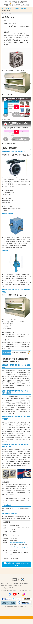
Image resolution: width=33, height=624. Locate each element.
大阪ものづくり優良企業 (14, 8)
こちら (30, 606)
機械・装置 (23, 8)
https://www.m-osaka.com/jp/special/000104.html (19, 546)
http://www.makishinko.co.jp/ (17, 542)
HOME (2, 8)
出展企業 (7, 8)
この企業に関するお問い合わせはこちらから (17, 564)
